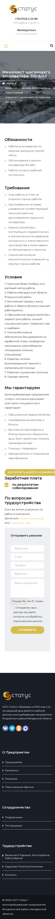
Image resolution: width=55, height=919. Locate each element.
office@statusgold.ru (26, 22)
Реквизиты (11, 770)
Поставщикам (13, 825)
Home (10, 83)
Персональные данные (19, 787)
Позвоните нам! (20, 522)
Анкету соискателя (31, 518)
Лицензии (11, 778)
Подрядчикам (13, 817)
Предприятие (13, 762)
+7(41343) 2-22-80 (26, 18)
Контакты (10, 874)
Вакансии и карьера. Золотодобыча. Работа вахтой (27, 857)
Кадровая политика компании (24, 866)
